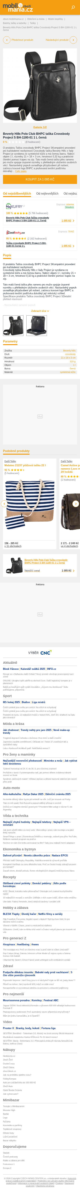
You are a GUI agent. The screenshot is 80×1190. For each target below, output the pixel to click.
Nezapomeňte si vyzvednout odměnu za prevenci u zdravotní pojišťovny (35, 988)
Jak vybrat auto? (10, 1094)
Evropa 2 (7, 1168)
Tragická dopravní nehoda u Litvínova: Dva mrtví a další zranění (32, 738)
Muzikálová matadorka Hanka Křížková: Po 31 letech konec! (30, 1037)
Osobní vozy (9, 1064)
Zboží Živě (8, 1060)
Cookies (59, 1183)
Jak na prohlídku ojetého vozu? (17, 1075)
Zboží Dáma (8, 1067)
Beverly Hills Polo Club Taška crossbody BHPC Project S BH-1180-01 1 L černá (27, 219)
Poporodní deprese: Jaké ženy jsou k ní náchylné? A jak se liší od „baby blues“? (39, 980)
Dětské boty (8, 1133)
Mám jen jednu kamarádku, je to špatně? (21, 1016)
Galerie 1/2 (40, 127)
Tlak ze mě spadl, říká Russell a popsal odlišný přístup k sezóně (32, 803)
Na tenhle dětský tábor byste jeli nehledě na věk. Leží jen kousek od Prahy (36, 799)
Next (76, 503)
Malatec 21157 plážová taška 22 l (25, 465)
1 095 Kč (66, 220)
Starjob (6, 1153)
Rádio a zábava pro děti (13, 1160)
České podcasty (10, 1157)
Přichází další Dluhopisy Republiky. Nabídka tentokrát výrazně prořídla (35, 860)
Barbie (6, 1114)
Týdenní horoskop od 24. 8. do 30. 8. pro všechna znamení (30, 769)
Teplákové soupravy (12, 1129)
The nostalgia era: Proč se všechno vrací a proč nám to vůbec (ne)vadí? (36, 949)
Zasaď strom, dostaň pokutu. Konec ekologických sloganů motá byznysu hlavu (38, 871)
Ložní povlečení (10, 1137)
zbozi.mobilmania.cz (13, 19)
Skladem (69, 207)
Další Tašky (10, 461)
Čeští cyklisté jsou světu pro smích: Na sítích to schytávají (29, 707)
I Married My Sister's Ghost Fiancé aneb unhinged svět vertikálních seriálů (36, 960)
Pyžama (6, 1121)
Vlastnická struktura (45, 1186)
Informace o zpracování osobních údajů (36, 1183)
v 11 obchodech (12, 546)
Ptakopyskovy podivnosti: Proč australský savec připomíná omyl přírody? (36, 1012)
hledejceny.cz (9, 1056)
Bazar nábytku (9, 1140)
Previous (4, 503)
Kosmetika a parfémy (12, 1125)
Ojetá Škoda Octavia (12, 1090)
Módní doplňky (55, 19)
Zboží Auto (8, 1086)
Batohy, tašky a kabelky (14, 23)
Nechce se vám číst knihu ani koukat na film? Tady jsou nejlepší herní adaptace (39, 843)
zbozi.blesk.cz (9, 1071)
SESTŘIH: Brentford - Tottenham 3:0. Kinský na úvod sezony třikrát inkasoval (38, 1033)
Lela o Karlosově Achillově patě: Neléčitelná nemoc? (26, 748)
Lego (5, 1118)
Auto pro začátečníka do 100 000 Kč (19, 1082)
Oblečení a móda (35, 19)
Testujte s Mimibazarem (13, 1106)
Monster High (9, 1110)
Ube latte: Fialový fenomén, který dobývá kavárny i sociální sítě (31, 901)
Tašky (33, 23)
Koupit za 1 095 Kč (40, 179)
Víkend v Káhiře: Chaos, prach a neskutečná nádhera (27, 925)
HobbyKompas (9, 1079)
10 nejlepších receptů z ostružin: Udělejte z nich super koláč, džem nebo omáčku (39, 898)
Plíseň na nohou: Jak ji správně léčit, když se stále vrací (28, 984)
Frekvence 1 (9, 1164)
